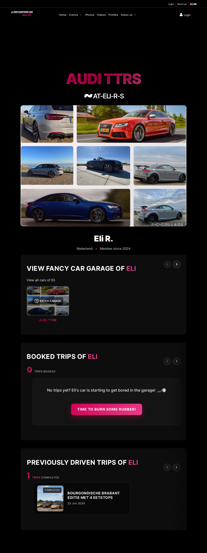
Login (171, 4)
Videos (101, 14)
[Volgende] (176, 264)
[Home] (22, 12)
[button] (103, 305)
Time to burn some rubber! (106, 409)
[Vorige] (167, 264)
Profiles (113, 14)
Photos (89, 14)
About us (182, 4)
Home (63, 14)
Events (74, 14)
